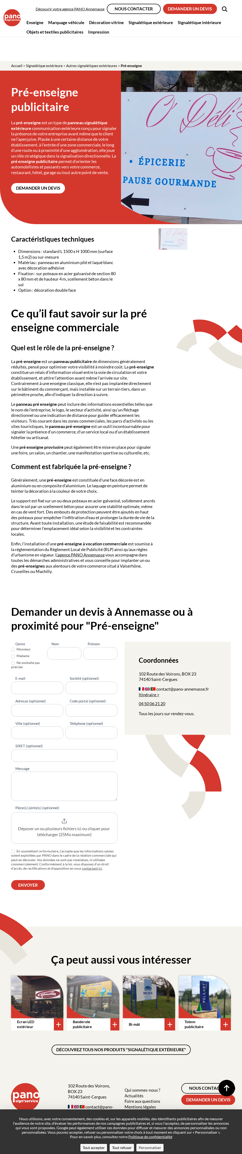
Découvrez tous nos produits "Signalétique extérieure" (121, 1049)
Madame (22, 656)
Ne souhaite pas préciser (25, 665)
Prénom (94, 644)
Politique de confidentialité (150, 1136)
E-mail (20, 678)
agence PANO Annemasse (81, 554)
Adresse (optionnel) (30, 701)
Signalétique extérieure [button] (151, 22)
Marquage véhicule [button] (66, 22)
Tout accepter (94, 1147)
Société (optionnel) (84, 678)
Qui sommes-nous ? (142, 1090)
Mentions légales (140, 1106)
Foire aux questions (142, 1101)
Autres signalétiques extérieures (91, 66)
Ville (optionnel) (27, 723)
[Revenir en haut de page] (226, 1088)
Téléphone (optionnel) (86, 723)
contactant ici (92, 868)
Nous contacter (134, 8)
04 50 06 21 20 (152, 703)
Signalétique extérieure (44, 66)
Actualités (134, 1095)
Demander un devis (190, 8)
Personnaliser (150, 1147)
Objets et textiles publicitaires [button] (54, 31)
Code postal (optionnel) (88, 701)
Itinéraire (147, 694)
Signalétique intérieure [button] (199, 22)
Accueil (16, 66)
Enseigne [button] (34, 22)
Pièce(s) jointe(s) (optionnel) (37, 808)
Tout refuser (122, 1147)
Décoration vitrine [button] (106, 22)
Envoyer (28, 885)
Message (22, 768)
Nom (55, 644)
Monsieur (23, 649)
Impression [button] (98, 31)
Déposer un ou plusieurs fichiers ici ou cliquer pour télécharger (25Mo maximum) (64, 831)
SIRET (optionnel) (29, 746)
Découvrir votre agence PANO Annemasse (70, 9)
